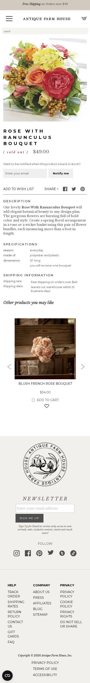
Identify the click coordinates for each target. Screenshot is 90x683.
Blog (37, 609)
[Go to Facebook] (65, 190)
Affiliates (42, 603)
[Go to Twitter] (74, 190)
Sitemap (40, 615)
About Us (41, 592)
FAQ (11, 642)
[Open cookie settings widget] (7, 675)
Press (38, 598)
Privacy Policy (45, 663)
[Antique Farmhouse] (47, 19)
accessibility (45, 675)
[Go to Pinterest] (82, 190)
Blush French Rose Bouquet (45, 384)
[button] (9, 18)
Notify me (61, 173)
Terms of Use (45, 669)
